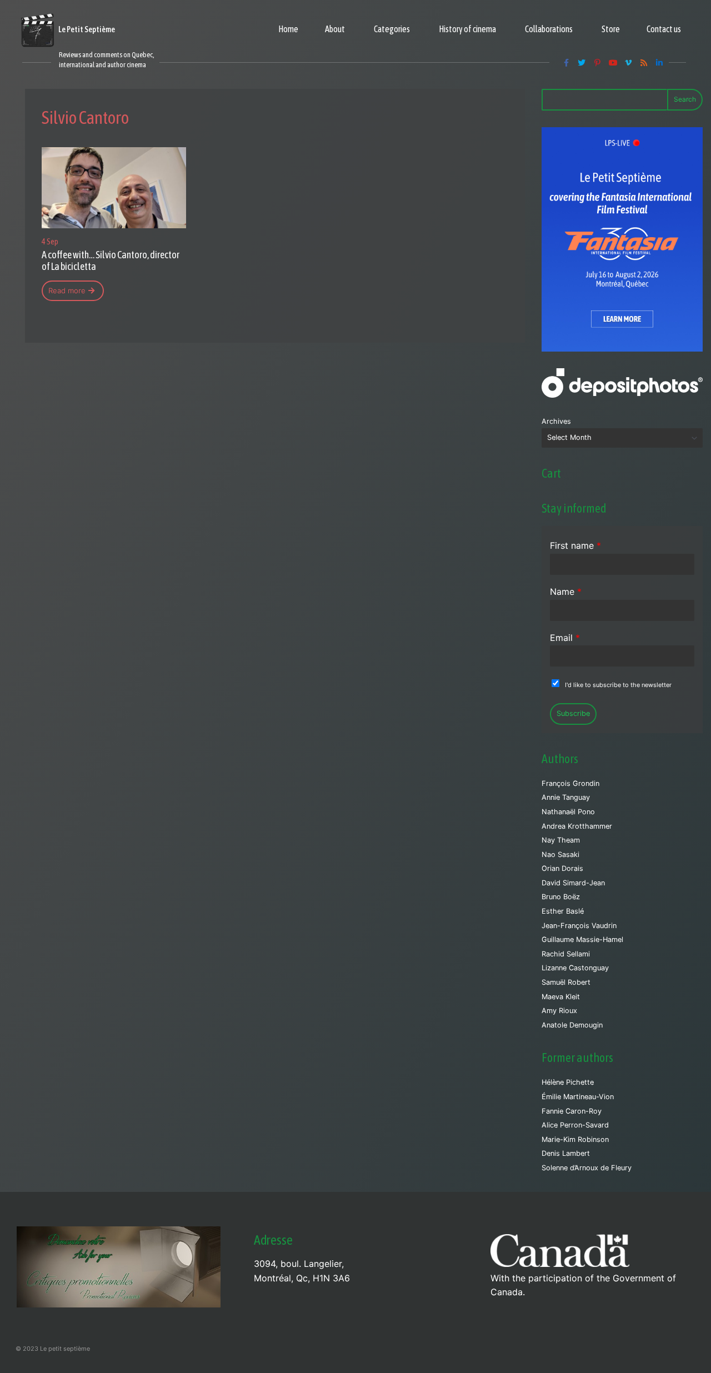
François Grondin (570, 783)
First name (575, 545)
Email (565, 637)
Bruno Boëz (561, 897)
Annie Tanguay (566, 797)
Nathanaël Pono (568, 812)
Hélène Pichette (568, 1082)
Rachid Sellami (566, 954)
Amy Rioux (559, 1010)
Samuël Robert (566, 982)
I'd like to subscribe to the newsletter (618, 685)
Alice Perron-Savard (575, 1125)
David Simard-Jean (573, 883)
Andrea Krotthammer (577, 826)
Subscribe (573, 713)
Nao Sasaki (560, 854)
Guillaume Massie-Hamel (582, 939)
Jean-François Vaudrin (579, 925)
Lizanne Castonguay (575, 968)
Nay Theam (561, 840)
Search (685, 99)
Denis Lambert (566, 1153)
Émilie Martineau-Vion (578, 1097)
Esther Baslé (563, 911)
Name (566, 591)
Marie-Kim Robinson (575, 1139)
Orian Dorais (562, 868)
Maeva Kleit (561, 997)
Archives (556, 421)
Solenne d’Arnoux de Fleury (587, 1168)
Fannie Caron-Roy (572, 1111)
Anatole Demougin (572, 1025)
